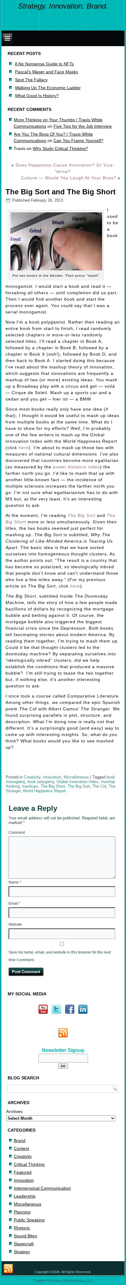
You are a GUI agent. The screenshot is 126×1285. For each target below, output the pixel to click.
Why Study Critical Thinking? (60, 148)
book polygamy (41, 781)
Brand (19, 1140)
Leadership (24, 1196)
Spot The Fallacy (31, 79)
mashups (30, 786)
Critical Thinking (29, 1164)
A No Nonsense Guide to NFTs (44, 63)
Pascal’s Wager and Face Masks (46, 71)
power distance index (76, 466)
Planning (22, 1212)
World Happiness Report (44, 791)
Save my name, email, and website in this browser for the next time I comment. (60, 956)
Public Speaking (29, 1219)
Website (15, 924)
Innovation (52, 777)
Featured (22, 1172)
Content (21, 1148)
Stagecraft (24, 1243)
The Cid (99, 786)
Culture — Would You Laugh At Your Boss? (68, 177)
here (24, 447)
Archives (14, 1111)
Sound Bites (25, 1235)
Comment (17, 832)
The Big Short (53, 786)
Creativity (32, 777)
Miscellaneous (76, 777)
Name (15, 882)
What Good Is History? (37, 95)
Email (14, 903)
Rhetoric (22, 1227)
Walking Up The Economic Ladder (48, 87)
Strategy (22, 1251)
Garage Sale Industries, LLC (72, 1280)
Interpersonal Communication (42, 1188)
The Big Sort (81, 515)
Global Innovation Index (77, 781)
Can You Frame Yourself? (78, 140)
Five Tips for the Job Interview (83, 126)
